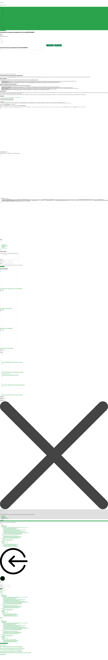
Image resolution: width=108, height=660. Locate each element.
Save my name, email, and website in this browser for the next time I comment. (12, 265)
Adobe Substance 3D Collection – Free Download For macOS (12, 18)
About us (3, 515)
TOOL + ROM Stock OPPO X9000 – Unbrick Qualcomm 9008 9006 (11, 646)
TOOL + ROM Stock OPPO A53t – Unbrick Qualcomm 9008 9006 (12, 372)
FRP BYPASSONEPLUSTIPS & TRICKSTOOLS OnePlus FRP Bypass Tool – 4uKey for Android (15, 652)
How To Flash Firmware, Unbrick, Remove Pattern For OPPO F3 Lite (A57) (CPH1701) (15, 9)
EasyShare (11, 100)
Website (1, 263)
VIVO (5, 30)
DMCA (3, 518)
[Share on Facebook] (55, 40)
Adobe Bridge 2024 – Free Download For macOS (10, 17)
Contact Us (3, 516)
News (2, 7)
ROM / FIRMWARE (2, 30)
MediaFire (9, 100)
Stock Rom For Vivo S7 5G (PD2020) (6, 328)
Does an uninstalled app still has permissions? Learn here (12, 362)
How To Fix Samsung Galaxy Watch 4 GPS (9, 598)
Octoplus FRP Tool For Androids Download (9, 544)
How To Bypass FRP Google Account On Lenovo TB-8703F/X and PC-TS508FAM (14, 601)
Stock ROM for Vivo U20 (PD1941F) (6, 308)
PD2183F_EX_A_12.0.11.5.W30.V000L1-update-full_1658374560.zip (11, 97)
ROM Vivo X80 (3, 245)
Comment (1, 259)
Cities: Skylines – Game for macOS (8, 21)
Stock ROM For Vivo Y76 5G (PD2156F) (6, 348)
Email (1, 262)
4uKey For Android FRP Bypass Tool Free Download (11, 614)
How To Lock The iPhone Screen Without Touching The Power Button (12, 648)
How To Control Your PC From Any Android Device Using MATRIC (12, 15)
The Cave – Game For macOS (7, 22)
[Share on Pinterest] (55, 42)
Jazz (3, 35)
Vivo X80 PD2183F (4, 248)
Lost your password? (3, 590)
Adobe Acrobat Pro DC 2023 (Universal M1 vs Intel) (11, 607)
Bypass (3, 25)
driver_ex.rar (5, 100)
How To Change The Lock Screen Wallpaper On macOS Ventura (11, 649)
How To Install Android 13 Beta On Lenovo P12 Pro (10, 10)
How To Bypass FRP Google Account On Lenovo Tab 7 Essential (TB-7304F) (14, 11)
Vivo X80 (3, 247)
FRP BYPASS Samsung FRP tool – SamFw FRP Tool (10, 28)
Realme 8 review (5, 24)
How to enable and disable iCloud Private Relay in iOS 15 (11, 12)
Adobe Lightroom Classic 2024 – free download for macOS (12, 19)
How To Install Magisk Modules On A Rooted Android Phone (12, 16)
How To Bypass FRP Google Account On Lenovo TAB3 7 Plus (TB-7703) (13, 13)
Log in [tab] (2, 583)
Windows (3, 541)
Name (1, 260)
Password (1, 586)
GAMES (3, 20)
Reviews (3, 23)
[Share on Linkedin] (55, 43)
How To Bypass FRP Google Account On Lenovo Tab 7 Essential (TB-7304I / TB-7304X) (16, 14)
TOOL (2, 604)
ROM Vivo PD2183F (4, 244)
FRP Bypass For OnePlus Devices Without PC (10, 27)
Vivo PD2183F (3, 246)
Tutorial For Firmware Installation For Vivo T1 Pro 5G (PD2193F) (11, 288)
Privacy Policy (4, 517)
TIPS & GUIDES (4, 8)
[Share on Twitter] (55, 41)
